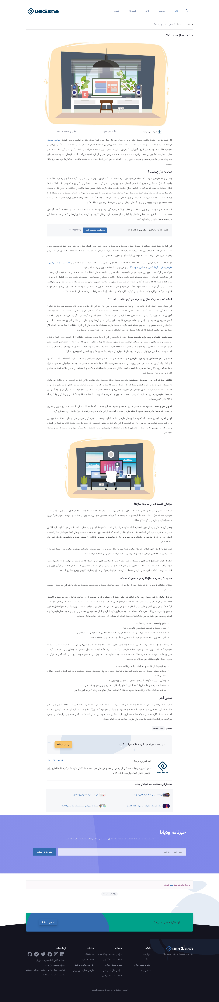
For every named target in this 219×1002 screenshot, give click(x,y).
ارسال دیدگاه (63, 745)
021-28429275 (75, 230)
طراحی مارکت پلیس (112, 970)
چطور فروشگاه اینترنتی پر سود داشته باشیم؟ (145, 805)
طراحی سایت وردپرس (83, 970)
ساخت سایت (87, 959)
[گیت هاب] (30, 955)
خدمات (162, 11)
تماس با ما (49, 922)
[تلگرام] (36, 955)
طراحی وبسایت (158, 728)
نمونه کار (132, 11)
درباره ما (146, 954)
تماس (116, 11)
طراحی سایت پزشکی (84, 965)
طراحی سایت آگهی (136, 267)
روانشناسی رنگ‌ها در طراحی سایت (148, 794)
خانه (176, 11)
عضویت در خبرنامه (44, 852)
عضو (171, 885)
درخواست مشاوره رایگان (95, 230)
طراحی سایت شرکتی (59, 263)
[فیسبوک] (49, 955)
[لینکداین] (62, 955)
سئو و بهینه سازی (141, 965)
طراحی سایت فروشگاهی (160, 267)
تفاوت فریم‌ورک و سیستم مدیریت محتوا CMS (80, 805)
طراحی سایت (54, 140)
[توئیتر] (43, 955)
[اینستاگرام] (56, 955)
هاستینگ (89, 954)
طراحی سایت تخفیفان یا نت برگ (85, 794)
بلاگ (147, 11)
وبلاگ (178, 24)
